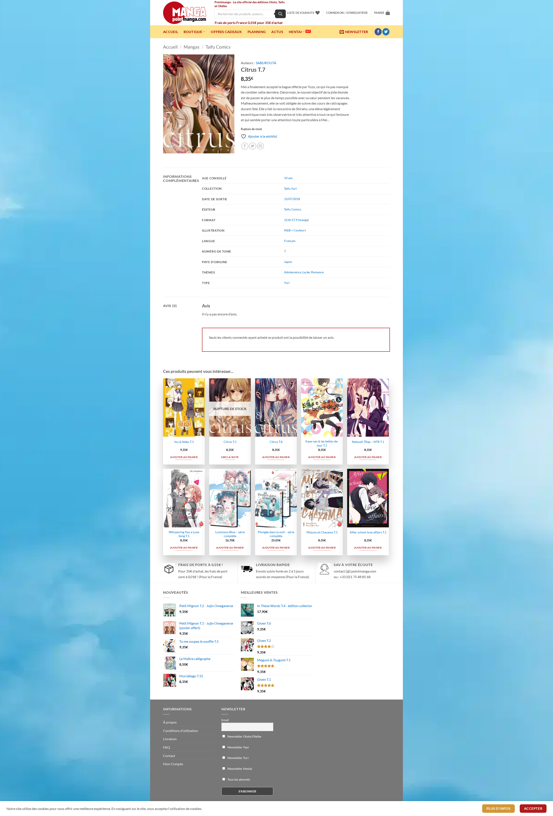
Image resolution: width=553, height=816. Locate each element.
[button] (347, 13)
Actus (277, 32)
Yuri (287, 283)
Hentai (295, 32)
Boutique (193, 32)
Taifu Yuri (290, 188)
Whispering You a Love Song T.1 (184, 534)
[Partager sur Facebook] (244, 146)
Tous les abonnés (238, 779)
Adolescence (292, 272)
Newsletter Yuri (238, 758)
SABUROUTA (266, 63)
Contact (169, 756)
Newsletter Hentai (239, 768)
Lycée (306, 272)
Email (225, 720)
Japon (288, 262)
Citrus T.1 (230, 442)
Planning (257, 32)
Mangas (191, 46)
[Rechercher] (280, 14)
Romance (317, 272)
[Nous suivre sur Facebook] (378, 31)
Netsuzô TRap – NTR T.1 (368, 442)
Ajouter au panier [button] (184, 457)
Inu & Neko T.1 (184, 442)
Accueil (170, 32)
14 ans (288, 178)
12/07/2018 (292, 199)
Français (290, 241)
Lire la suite (230, 457)
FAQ (166, 747)
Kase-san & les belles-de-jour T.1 (321, 443)
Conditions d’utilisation (180, 731)
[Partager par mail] (260, 146)
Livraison (170, 739)
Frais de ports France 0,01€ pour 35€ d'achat (249, 23)
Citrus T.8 (276, 442)
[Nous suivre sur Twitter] (385, 31)
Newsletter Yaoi (238, 747)
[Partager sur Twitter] (252, 146)
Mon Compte (173, 764)
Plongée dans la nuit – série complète (276, 534)
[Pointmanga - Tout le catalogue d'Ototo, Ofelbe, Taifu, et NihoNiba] (184, 13)
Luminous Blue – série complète (230, 534)
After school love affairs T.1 (368, 532)
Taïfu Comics (292, 209)
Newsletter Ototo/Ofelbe (244, 736)
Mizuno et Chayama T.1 (322, 532)
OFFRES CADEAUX (226, 32)
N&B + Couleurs (295, 230)
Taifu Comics (218, 46)
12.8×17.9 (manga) (296, 220)
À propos (170, 722)
